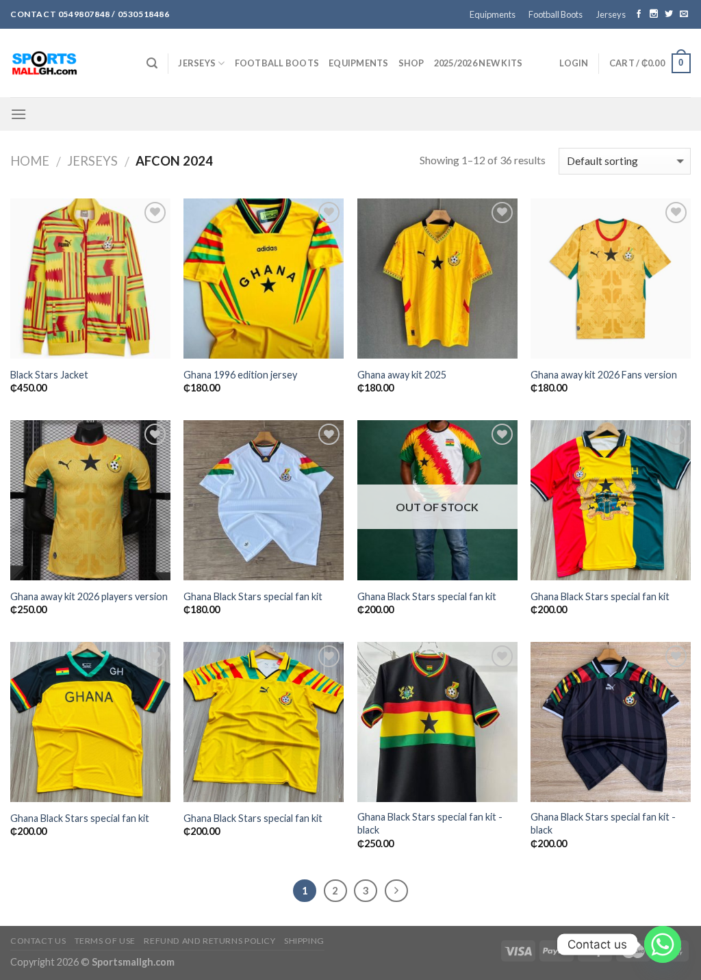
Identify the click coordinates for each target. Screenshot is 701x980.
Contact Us (38, 941)
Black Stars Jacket (49, 375)
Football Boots (555, 14)
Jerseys (611, 14)
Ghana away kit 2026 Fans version (604, 375)
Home (29, 160)
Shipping (304, 941)
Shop (411, 62)
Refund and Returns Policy (209, 941)
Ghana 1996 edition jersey (240, 375)
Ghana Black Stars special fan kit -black (429, 823)
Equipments (492, 14)
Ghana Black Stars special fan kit (252, 596)
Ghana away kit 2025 (401, 375)
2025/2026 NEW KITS (478, 62)
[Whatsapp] (662, 944)
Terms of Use (105, 941)
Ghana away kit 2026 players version (89, 596)
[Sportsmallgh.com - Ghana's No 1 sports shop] (68, 63)
